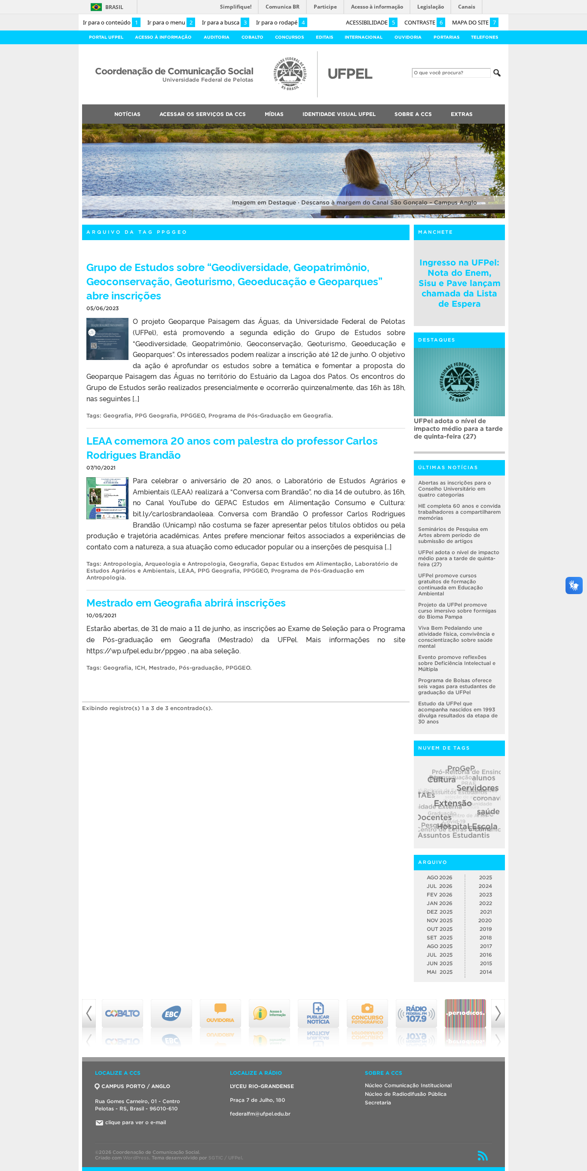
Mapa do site (474, 22)
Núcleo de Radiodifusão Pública (405, 1094)
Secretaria (378, 1102)
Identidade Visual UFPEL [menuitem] (339, 114)
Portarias (446, 37)
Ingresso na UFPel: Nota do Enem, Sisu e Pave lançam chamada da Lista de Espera (460, 283)
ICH (140, 668)
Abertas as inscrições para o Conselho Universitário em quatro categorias (454, 488)
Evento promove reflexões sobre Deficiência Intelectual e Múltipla (456, 663)
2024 (485, 886)
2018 (486, 937)
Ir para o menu (170, 22)
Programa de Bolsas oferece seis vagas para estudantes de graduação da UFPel (456, 686)
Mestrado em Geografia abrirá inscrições (186, 602)
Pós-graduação (200, 668)
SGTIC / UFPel (225, 1157)
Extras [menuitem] (462, 114)
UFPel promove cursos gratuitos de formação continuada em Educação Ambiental (450, 584)
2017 (486, 946)
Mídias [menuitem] (274, 114)
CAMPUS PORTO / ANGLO (135, 1086)
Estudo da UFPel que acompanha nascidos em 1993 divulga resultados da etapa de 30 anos (458, 712)
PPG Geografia (156, 415)
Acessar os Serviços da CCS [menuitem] (202, 114)
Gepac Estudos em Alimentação (306, 564)
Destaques (437, 339)
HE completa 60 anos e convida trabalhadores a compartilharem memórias (459, 512)
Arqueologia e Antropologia (185, 564)
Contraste (423, 22)
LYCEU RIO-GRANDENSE (262, 1086)
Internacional (363, 37)
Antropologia (122, 564)
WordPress (136, 1157)
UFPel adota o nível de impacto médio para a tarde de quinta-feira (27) (458, 428)
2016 (486, 955)
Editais (324, 37)
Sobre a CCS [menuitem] (413, 114)
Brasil (114, 7)
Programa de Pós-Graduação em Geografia (269, 415)
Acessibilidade (370, 22)
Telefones (484, 37)
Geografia (117, 415)
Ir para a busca (224, 22)
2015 (486, 963)
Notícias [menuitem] (127, 114)
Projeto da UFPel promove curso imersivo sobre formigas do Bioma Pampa (457, 610)
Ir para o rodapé (280, 22)
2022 (485, 903)
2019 (486, 929)
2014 (486, 972)
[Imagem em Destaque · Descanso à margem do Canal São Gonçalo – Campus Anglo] (293, 216)
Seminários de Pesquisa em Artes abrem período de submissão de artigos (453, 535)
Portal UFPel (106, 37)
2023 (485, 894)
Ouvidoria (408, 37)
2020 (485, 920)
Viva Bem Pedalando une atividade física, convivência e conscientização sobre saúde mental (456, 637)
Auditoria (216, 37)
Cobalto (252, 37)
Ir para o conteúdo (110, 22)
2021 (486, 912)
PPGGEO (192, 415)
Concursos (289, 37)
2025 (485, 877)
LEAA (186, 570)
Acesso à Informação (163, 37)
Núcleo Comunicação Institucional (408, 1085)
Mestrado (162, 668)
